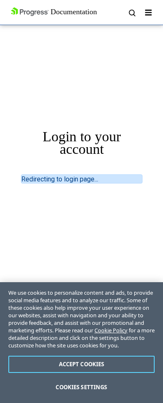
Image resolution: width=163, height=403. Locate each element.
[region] (81, 342)
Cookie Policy (110, 330)
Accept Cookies (81, 364)
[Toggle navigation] (148, 12)
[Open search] (131, 12)
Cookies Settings (81, 387)
